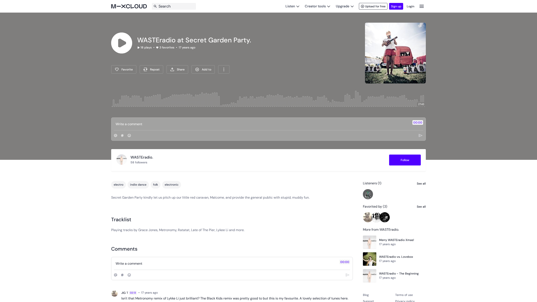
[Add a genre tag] (122, 135)
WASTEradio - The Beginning (399, 273)
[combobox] (223, 69)
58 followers (138, 162)
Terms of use (404, 295)
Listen (290, 6)
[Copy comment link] (160, 292)
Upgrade (342, 6)
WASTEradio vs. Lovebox (396, 257)
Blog (366, 295)
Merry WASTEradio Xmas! (396, 240)
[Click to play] (121, 43)
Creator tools (315, 6)
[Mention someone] (115, 135)
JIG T (124, 293)
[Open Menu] (421, 6)
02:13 (133, 292)
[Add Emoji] (129, 135)
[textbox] (261, 124)
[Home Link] (129, 6)
